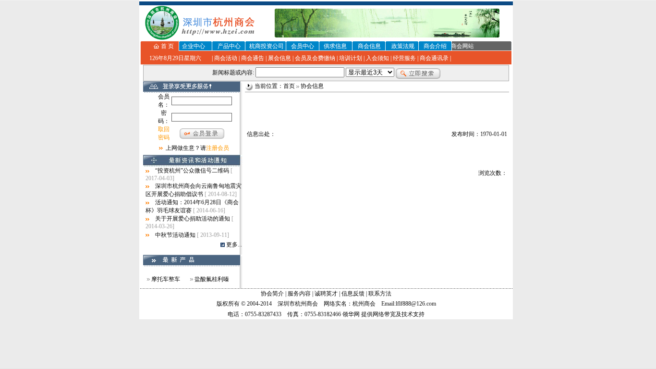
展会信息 (279, 58)
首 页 (167, 46)
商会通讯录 (434, 58)
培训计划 (350, 58)
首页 (289, 86)
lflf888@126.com (416, 303)
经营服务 (404, 58)
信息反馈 (352, 293)
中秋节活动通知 (175, 235)
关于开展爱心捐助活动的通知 (192, 218)
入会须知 (377, 58)
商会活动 (225, 58)
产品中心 (229, 46)
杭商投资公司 (266, 46)
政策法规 (402, 46)
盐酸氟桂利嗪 (211, 279)
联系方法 (379, 293)
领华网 (351, 314)
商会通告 (252, 58)
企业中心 (193, 46)
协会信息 (312, 86)
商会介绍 (435, 46)
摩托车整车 (165, 279)
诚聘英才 (326, 293)
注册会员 (217, 148)
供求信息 (335, 46)
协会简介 (272, 293)
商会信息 (369, 46)
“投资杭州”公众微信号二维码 (192, 170)
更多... (234, 244)
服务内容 (299, 293)
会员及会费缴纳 (315, 58)
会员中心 (302, 46)
